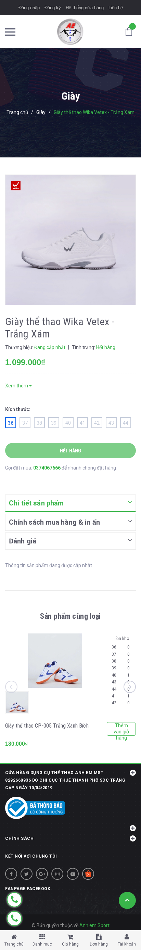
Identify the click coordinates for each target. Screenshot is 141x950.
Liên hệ (115, 7)
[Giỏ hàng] (131, 31)
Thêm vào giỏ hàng (121, 729)
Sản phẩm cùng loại (70, 616)
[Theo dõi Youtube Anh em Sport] (73, 874)
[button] (70, 824)
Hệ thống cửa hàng (85, 7)
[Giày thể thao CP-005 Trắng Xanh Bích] (55, 660)
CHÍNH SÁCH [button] (19, 838)
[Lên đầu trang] (127, 900)
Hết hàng (70, 450)
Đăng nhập (29, 7)
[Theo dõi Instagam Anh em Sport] (57, 874)
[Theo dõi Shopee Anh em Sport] (88, 874)
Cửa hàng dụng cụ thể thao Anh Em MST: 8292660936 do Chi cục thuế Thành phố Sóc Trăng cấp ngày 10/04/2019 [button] (65, 780)
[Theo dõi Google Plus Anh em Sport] (42, 874)
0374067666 (47, 468)
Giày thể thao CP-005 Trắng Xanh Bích (47, 725)
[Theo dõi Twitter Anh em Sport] (27, 874)
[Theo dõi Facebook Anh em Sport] (11, 874)
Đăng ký (52, 7)
